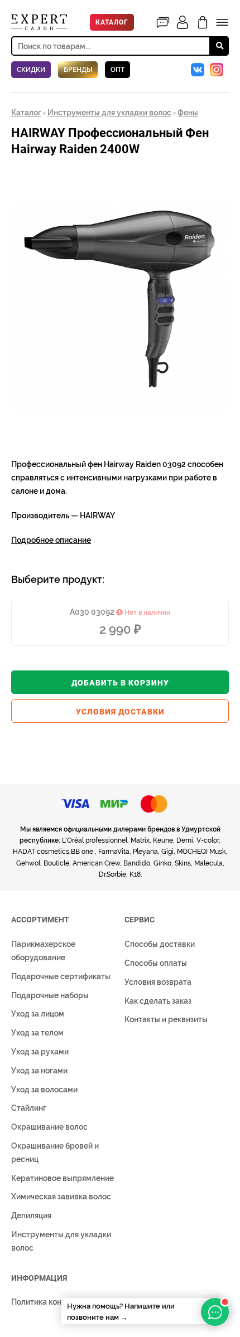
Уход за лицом (37, 1013)
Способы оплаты (155, 963)
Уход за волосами (44, 1089)
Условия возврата (157, 982)
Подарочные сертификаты (61, 976)
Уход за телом (37, 1032)
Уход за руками (40, 1051)
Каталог (111, 22)
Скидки (31, 70)
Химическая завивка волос (61, 1196)
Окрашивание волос (49, 1126)
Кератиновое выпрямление (62, 1178)
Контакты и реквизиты (166, 1019)
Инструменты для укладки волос (109, 112)
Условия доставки (120, 711)
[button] (219, 178)
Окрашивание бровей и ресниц (55, 1152)
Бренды (78, 70)
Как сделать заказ (157, 1000)
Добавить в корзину (120, 682)
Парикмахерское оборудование (43, 951)
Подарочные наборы (50, 995)
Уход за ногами (39, 1070)
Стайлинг (28, 1107)
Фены (187, 112)
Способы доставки (159, 944)
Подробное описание (51, 540)
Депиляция (31, 1215)
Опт (117, 70)
